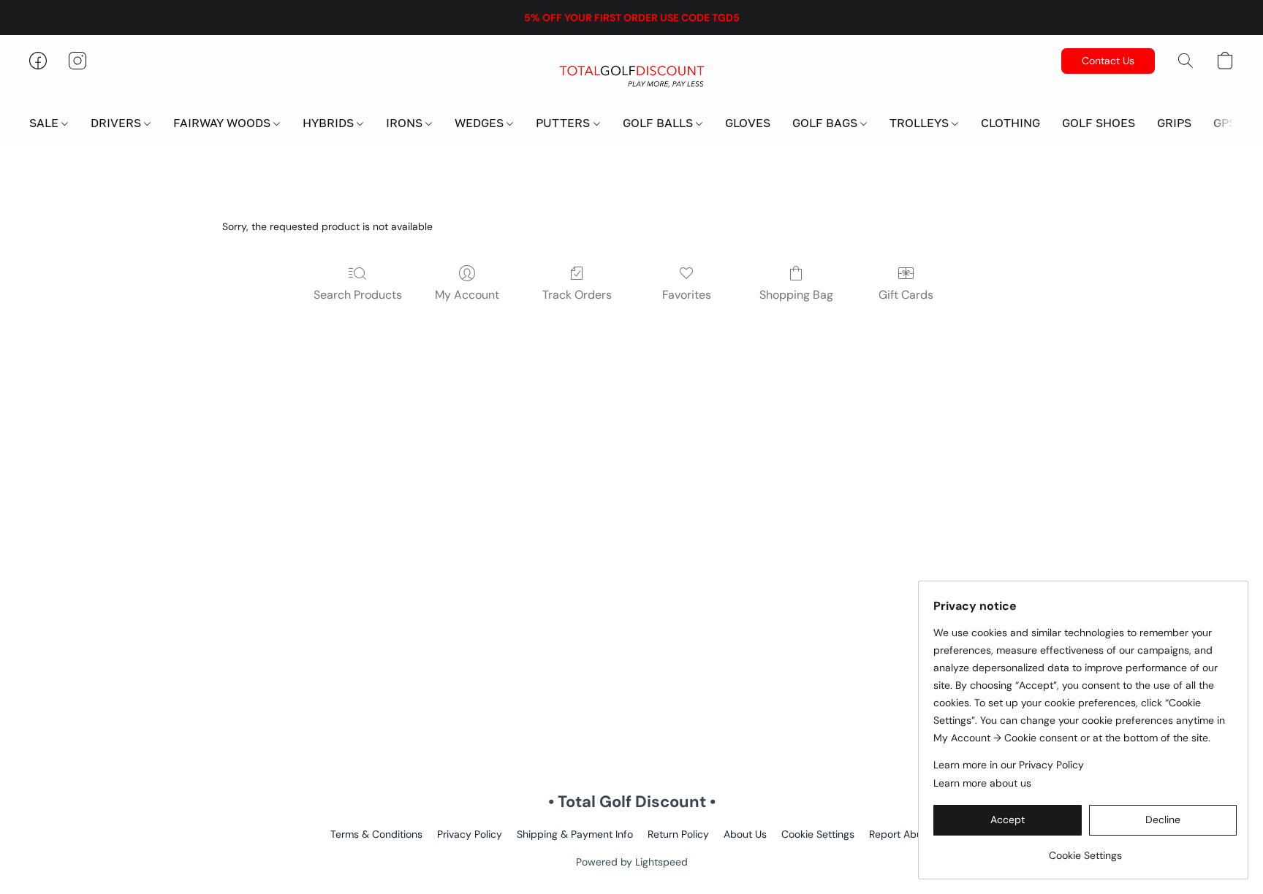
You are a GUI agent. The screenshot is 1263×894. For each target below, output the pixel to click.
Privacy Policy (469, 834)
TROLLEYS (921, 122)
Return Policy (678, 834)
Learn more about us (982, 783)
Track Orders (577, 294)
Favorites (686, 294)
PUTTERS (564, 122)
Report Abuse (901, 834)
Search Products (358, 294)
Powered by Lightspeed (632, 861)
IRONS (405, 122)
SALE (45, 122)
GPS (1224, 122)
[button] (631, 75)
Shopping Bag (796, 294)
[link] (1085, 850)
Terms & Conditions (376, 834)
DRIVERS (117, 122)
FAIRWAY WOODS (223, 122)
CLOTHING (1010, 122)
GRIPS (1174, 122)
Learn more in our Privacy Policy (1008, 764)
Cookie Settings (817, 834)
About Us (745, 834)
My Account (467, 294)
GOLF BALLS (659, 122)
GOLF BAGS (826, 122)
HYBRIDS (330, 122)
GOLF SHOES (1098, 122)
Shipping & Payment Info (575, 834)
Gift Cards (906, 294)
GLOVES (747, 122)
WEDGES (481, 122)
